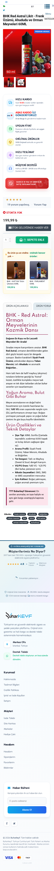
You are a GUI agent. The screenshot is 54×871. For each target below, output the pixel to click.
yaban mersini (13, 518)
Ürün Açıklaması (17, 306)
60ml (32, 518)
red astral (41, 518)
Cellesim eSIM (27, 863)
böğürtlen (43, 514)
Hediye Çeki (9, 734)
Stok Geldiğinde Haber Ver (29, 227)
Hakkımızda (10, 679)
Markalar (8, 729)
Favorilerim (9, 762)
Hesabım (8, 751)
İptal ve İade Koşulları (14, 695)
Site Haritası (10, 723)
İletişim (7, 701)
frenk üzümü (19, 514)
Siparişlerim (9, 757)
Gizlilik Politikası (11, 690)
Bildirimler (8, 767)
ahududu (32, 514)
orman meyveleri (20, 522)
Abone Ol (27, 809)
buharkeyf (35, 522)
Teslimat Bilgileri (11, 684)
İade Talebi (9, 718)
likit (24, 518)
